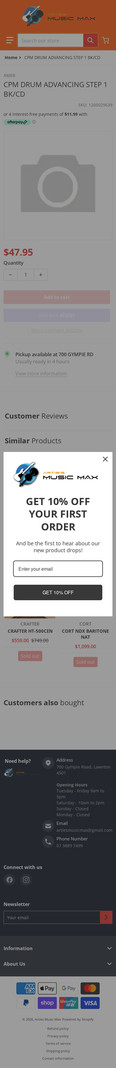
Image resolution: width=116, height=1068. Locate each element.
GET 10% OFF (58, 592)
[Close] (105, 459)
